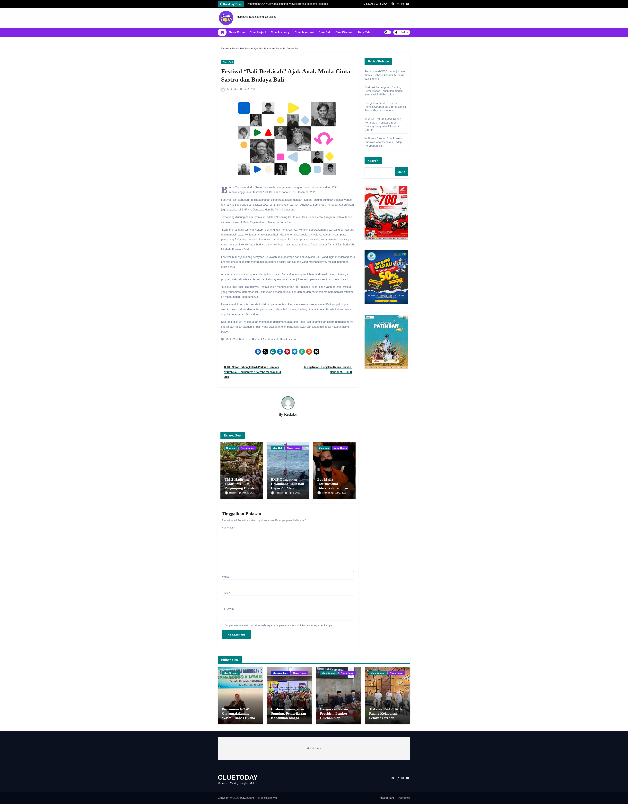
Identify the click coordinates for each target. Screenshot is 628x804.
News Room (237, 32)
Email (226, 593)
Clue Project (258, 32)
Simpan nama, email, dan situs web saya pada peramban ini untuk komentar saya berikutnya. (278, 625)
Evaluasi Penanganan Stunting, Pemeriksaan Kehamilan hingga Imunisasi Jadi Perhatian (384, 91)
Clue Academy (280, 32)
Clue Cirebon (344, 32)
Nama (226, 577)
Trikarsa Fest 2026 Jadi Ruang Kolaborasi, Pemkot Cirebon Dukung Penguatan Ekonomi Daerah (387, 718)
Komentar (228, 527)
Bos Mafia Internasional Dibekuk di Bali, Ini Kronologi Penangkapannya (332, 488)
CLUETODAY (238, 777)
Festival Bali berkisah (265, 339)
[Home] (222, 32)
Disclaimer (404, 797)
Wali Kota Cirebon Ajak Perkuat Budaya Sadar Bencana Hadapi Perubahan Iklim (383, 142)
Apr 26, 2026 (249, 493)
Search (373, 160)
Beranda (225, 48)
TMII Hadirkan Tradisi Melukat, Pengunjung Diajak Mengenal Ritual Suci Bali (241, 488)
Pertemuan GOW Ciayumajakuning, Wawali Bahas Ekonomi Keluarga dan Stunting (386, 75)
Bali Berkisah (242, 339)
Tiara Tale (364, 32)
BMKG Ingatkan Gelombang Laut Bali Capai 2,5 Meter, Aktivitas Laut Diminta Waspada (287, 488)
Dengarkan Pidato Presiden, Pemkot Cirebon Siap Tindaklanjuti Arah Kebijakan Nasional (385, 107)
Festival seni (288, 339)
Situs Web (228, 609)
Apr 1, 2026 (294, 493)
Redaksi (234, 89)
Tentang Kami (386, 797)
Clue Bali (325, 32)
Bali (229, 339)
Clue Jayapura (304, 32)
